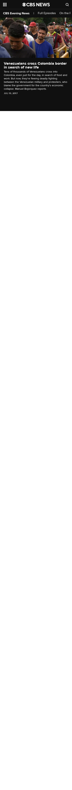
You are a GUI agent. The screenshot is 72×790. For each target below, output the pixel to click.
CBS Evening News (16, 13)
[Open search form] (67, 4)
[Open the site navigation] (12, 4)
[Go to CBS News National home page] (36, 4)
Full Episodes (47, 13)
